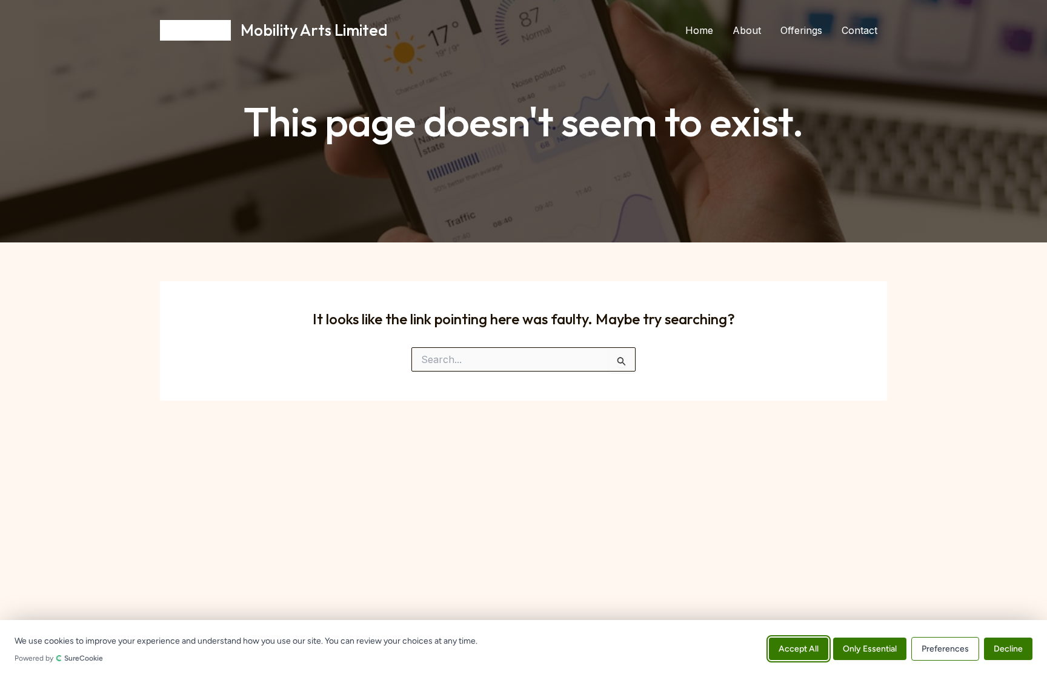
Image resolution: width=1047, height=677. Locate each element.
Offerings (801, 30)
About (747, 30)
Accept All (799, 648)
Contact (859, 30)
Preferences (945, 648)
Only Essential (870, 648)
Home (699, 30)
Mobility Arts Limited (314, 30)
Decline (1008, 648)
